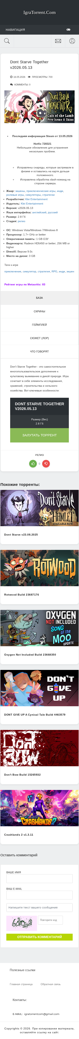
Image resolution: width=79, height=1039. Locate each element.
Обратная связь (51, 984)
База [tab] (39, 297)
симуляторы (33, 194)
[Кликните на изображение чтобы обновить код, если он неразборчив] (21, 923)
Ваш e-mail (14, 888)
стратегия (44, 271)
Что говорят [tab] (39, 351)
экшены (20, 190)
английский (39, 212)
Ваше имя (13, 872)
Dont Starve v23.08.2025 (21, 534)
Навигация (15, 29)
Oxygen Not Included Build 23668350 (30, 654)
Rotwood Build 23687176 (21, 594)
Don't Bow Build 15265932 (22, 774)
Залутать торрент (39, 435)
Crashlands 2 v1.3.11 (18, 834)
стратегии (48, 194)
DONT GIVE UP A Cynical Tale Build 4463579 (35, 714)
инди (60, 190)
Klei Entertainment (36, 199)
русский (53, 212)
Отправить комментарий (39, 937)
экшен (70, 271)
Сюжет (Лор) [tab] (39, 338)
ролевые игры (15, 194)
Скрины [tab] (39, 311)
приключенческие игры (40, 190)
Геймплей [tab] (39, 324)
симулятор (29, 271)
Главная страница (21, 984)
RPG (54, 271)
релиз (21, 221)
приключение (12, 271)
